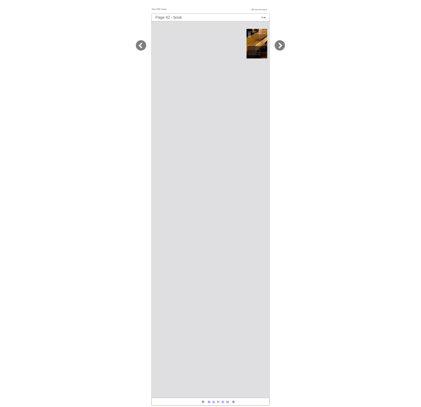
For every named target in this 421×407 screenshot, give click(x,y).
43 (223, 401)
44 (227, 401)
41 (213, 401)
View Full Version (260, 10)
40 (209, 401)
